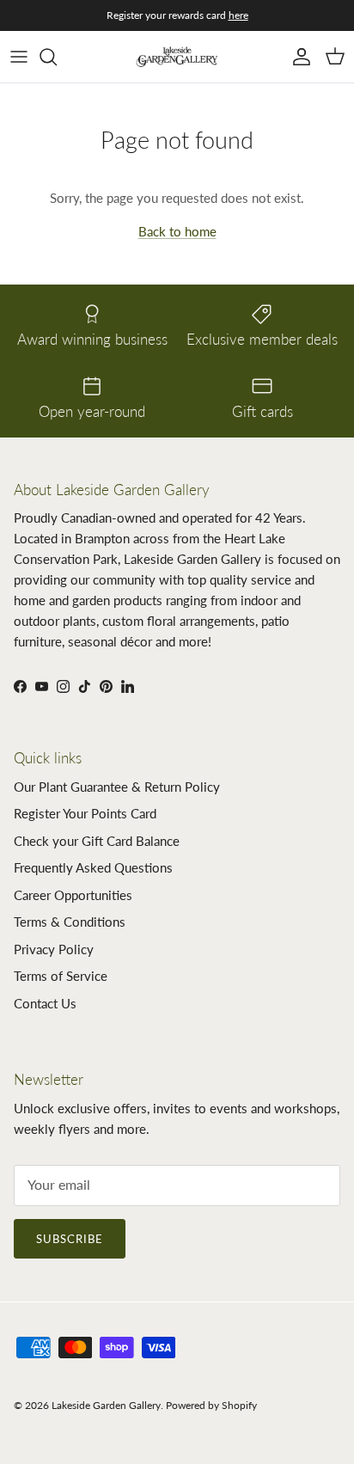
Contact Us (45, 1003)
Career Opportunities (73, 895)
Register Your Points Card (85, 813)
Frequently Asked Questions (93, 867)
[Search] (57, 57)
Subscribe (69, 1239)
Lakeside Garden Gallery (106, 1405)
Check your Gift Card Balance (97, 840)
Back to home (177, 231)
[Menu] (19, 57)
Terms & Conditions (69, 921)
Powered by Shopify (211, 1405)
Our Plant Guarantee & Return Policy (117, 786)
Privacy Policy (54, 949)
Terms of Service (60, 975)
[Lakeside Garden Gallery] (177, 57)
